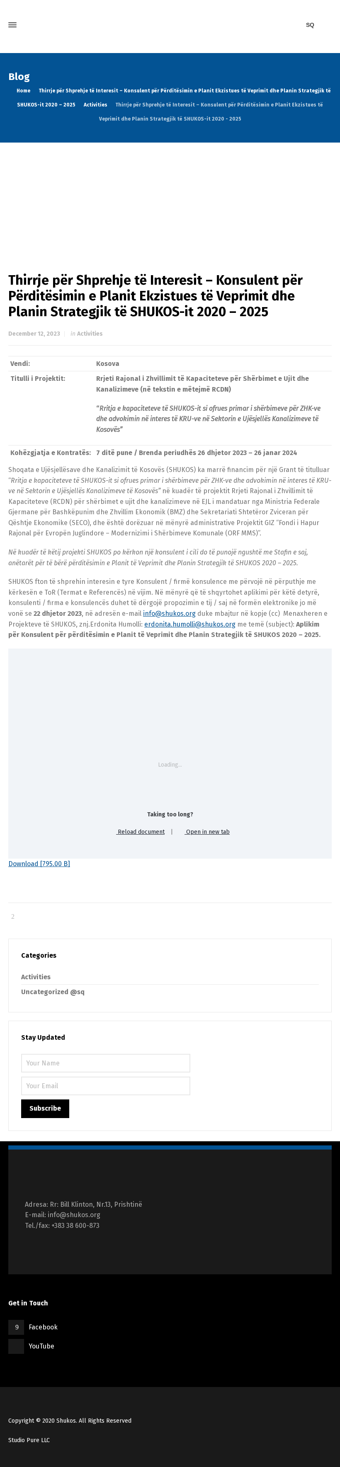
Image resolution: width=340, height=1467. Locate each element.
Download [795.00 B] (39, 864)
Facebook (43, 1327)
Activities (90, 333)
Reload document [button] (140, 831)
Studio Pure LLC (29, 1440)
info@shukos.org (169, 613)
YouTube (41, 1346)
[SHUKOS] (170, 25)
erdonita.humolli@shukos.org (190, 624)
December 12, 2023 (34, 333)
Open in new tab (207, 831)
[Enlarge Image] (170, 199)
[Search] (325, 25)
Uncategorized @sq (53, 992)
